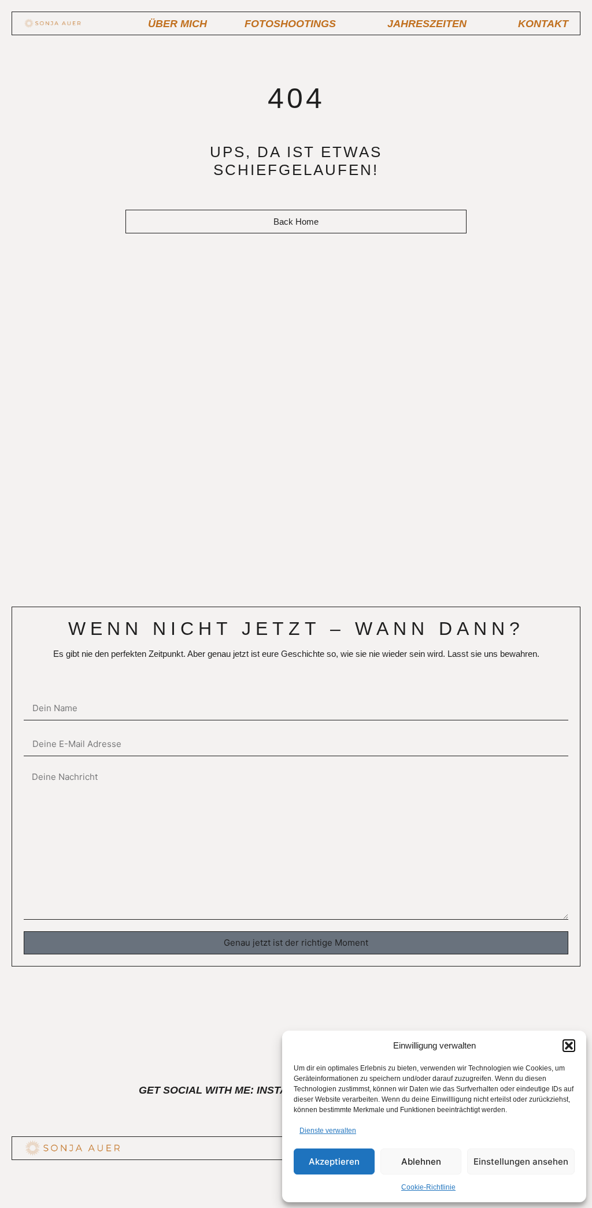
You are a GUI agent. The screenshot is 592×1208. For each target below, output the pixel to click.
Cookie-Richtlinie (428, 1187)
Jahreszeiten (427, 23)
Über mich (177, 23)
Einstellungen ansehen (520, 1161)
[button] (569, 1045)
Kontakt (543, 23)
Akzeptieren (334, 1161)
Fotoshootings (290, 23)
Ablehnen (421, 1161)
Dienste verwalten (327, 1131)
